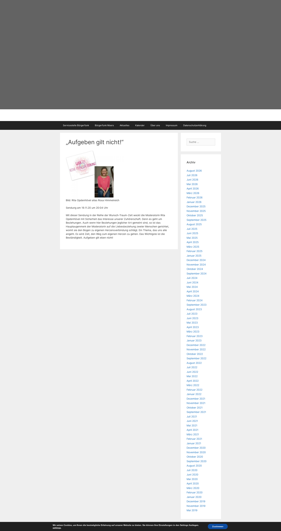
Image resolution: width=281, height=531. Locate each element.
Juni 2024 (192, 282)
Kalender (140, 125)
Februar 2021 (194, 438)
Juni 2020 (192, 474)
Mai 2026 (192, 184)
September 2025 (196, 219)
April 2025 (193, 242)
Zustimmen (217, 526)
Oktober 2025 (195, 215)
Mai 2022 (192, 376)
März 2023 (193, 331)
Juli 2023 (192, 313)
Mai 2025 (192, 237)
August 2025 (194, 224)
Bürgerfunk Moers (104, 125)
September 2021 (196, 412)
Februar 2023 (195, 336)
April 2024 (193, 291)
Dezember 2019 (196, 501)
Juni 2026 (192, 179)
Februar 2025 (194, 251)
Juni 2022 (192, 371)
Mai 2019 (192, 510)
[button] (57, 54)
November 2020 (196, 452)
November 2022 (196, 349)
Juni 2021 (192, 420)
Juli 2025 (192, 228)
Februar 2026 (195, 197)
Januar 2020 (194, 497)
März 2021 (193, 434)
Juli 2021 (192, 416)
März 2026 (193, 193)
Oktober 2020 (195, 456)
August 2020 (194, 465)
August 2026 (194, 170)
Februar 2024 (195, 300)
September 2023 (197, 304)
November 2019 (196, 505)
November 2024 (196, 264)
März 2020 (193, 488)
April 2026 (193, 188)
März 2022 (193, 385)
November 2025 (196, 211)
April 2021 (192, 429)
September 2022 (196, 358)
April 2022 (193, 380)
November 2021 (196, 403)
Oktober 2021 (195, 407)
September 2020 (197, 461)
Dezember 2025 (196, 206)
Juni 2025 (192, 233)
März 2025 (193, 246)
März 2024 (193, 295)
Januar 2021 (194, 443)
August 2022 (194, 362)
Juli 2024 (192, 277)
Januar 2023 (194, 340)
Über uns (155, 125)
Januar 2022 (194, 394)
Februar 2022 (194, 389)
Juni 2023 (192, 318)
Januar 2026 (194, 202)
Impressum (171, 125)
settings (57, 528)
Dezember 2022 (196, 345)
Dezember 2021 (196, 398)
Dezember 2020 (196, 447)
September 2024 (197, 273)
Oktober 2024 (195, 269)
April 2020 (193, 483)
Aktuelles (124, 125)
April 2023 (193, 327)
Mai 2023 (192, 322)
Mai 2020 (192, 479)
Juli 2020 (192, 470)
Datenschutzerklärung (194, 125)
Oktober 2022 (195, 354)
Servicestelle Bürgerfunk (76, 125)
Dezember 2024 (196, 260)
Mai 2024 (192, 286)
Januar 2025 (194, 255)
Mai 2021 (192, 425)
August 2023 (194, 309)
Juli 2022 (192, 367)
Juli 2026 (192, 175)
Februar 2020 (195, 492)
